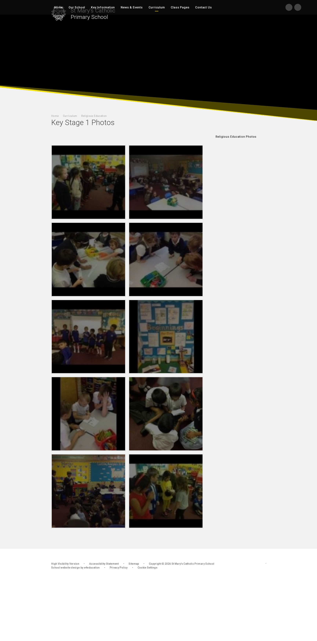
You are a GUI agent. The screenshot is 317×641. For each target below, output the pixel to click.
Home (55, 115)
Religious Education (94, 115)
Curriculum (70, 115)
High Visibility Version (65, 563)
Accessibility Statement (104, 563)
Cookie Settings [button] (147, 567)
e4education (92, 567)
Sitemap (134, 563)
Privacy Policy (119, 567)
